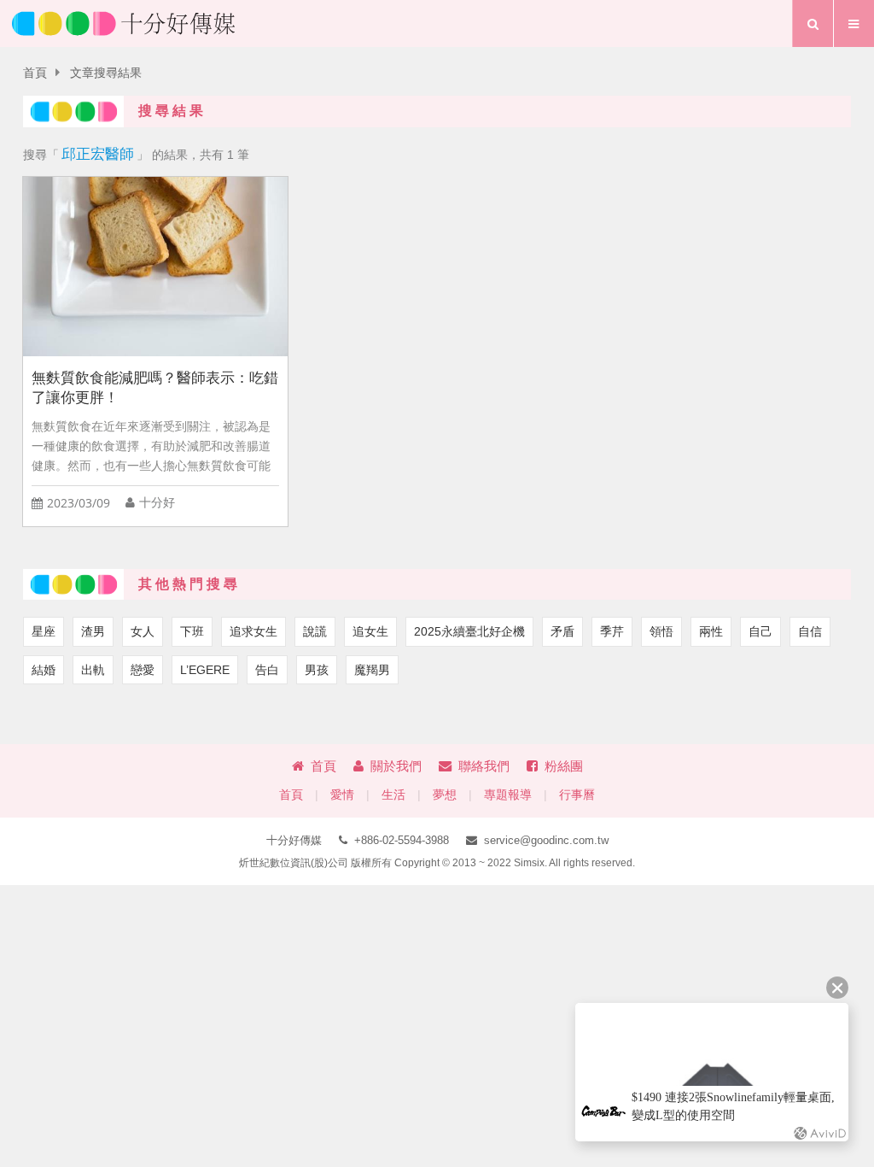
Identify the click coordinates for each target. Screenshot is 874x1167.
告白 (267, 670)
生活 (393, 795)
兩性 (711, 631)
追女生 (370, 631)
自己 (760, 631)
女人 (142, 631)
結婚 (43, 670)
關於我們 (396, 766)
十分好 (157, 502)
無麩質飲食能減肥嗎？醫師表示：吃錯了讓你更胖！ (155, 388)
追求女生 (253, 631)
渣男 (93, 631)
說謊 (315, 631)
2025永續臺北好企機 (469, 631)
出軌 (93, 670)
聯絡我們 (484, 766)
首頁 (35, 73)
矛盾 (562, 631)
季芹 (612, 631)
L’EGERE (205, 670)
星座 (43, 631)
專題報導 (508, 795)
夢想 (445, 795)
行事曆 (577, 795)
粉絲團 (564, 766)
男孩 (317, 670)
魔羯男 (372, 670)
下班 (192, 631)
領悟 (661, 631)
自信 (810, 631)
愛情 (342, 795)
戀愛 (142, 670)
